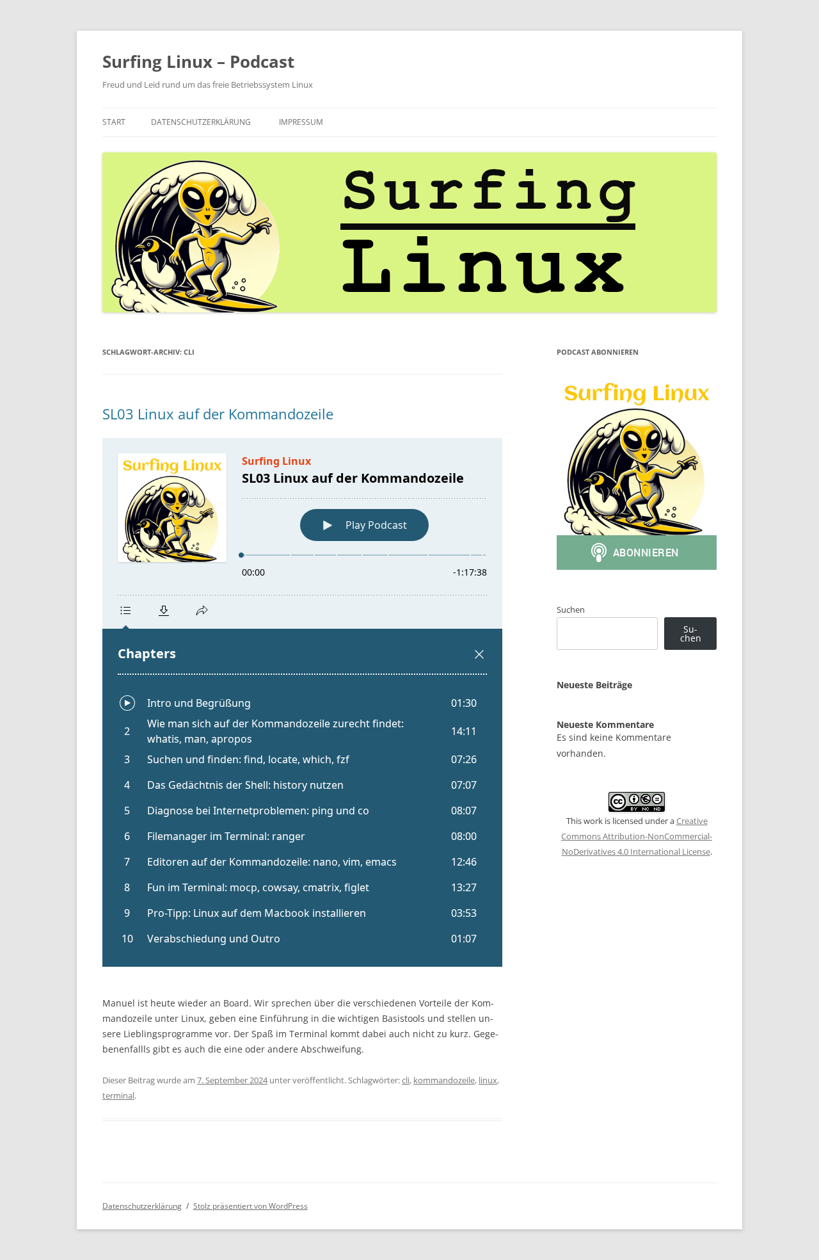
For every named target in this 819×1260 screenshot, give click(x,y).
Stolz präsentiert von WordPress (250, 1205)
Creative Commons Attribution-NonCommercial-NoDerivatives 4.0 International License (636, 836)
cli (406, 1080)
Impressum (301, 122)
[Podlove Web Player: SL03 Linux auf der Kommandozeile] (302, 702)
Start (113, 122)
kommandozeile (444, 1080)
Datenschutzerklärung (201, 122)
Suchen (571, 609)
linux (488, 1080)
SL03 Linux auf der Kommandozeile (217, 413)
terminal (118, 1095)
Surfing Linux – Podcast (198, 61)
